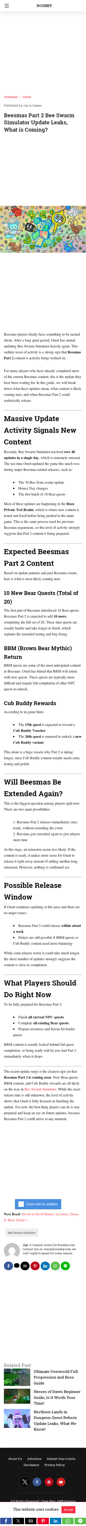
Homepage (11, 97)
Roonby (44, 5)
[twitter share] (16, 1265)
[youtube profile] (61, 1482)
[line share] (65, 1266)
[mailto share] (25, 1266)
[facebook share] (8, 1266)
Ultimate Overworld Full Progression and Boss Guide (56, 1377)
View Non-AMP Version (58, 1501)
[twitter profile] (25, 1482)
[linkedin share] (45, 1266)
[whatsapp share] (55, 1266)
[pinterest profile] (49, 1482)
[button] (6, 1521)
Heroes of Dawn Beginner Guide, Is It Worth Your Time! (57, 1397)
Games (26, 97)
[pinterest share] (35, 1266)
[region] (43, 170)
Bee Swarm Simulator (40, 1089)
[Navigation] (5, 5)
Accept (68, 1509)
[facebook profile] (37, 1482)
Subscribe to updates (42, 1204)
